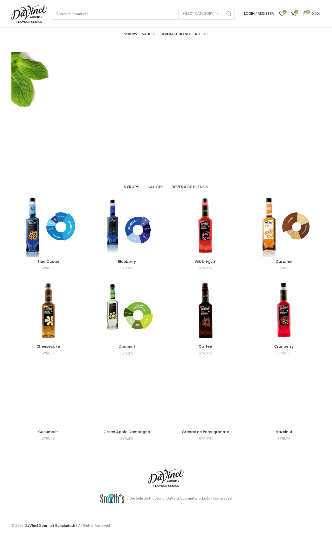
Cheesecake (48, 346)
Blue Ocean (48, 261)
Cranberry (284, 346)
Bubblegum (205, 261)
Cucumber (48, 431)
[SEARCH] (229, 14)
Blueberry (127, 261)
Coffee (205, 346)
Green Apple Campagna (126, 431)
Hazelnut (284, 431)
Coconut (127, 346)
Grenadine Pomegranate (205, 431)
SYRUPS (48, 268)
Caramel (284, 261)
